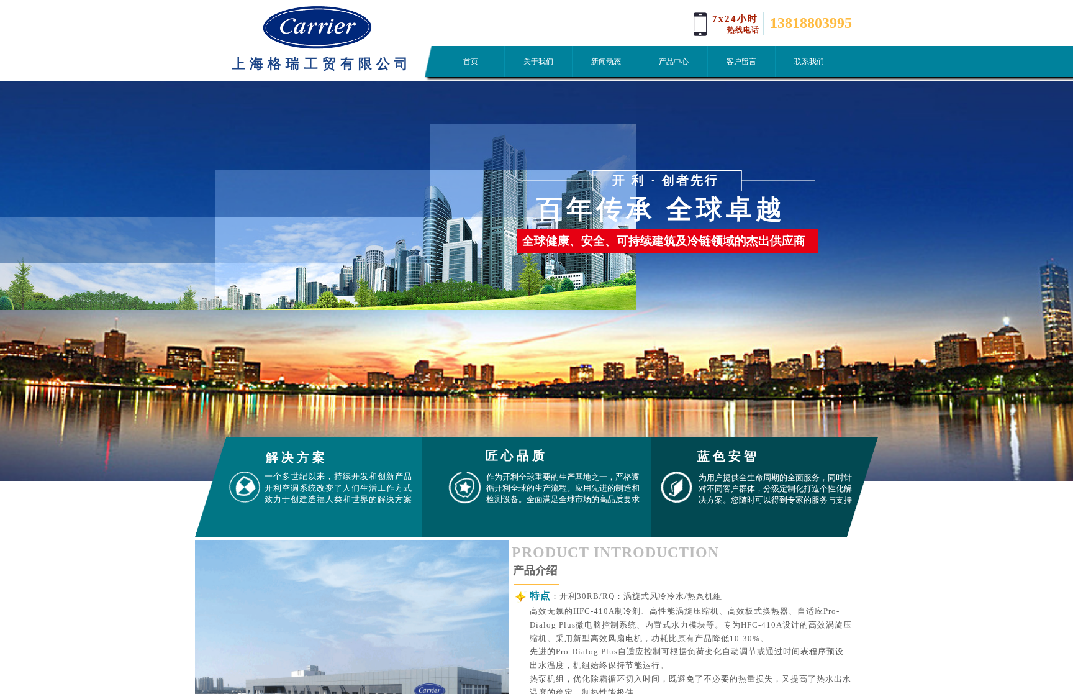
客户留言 (741, 61)
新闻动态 (606, 61)
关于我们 (538, 61)
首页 (470, 61)
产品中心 (674, 61)
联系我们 (809, 61)
